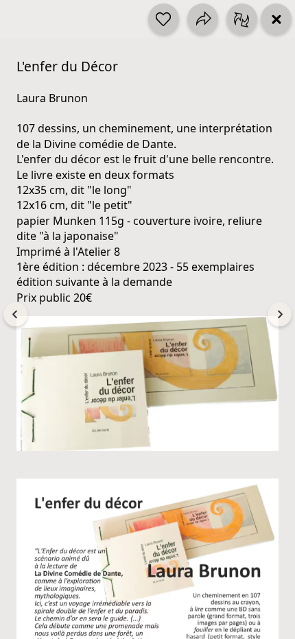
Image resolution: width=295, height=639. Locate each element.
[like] (163, 18)
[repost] (241, 18)
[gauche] (15, 314)
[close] (276, 18)
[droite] (280, 314)
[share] (202, 18)
